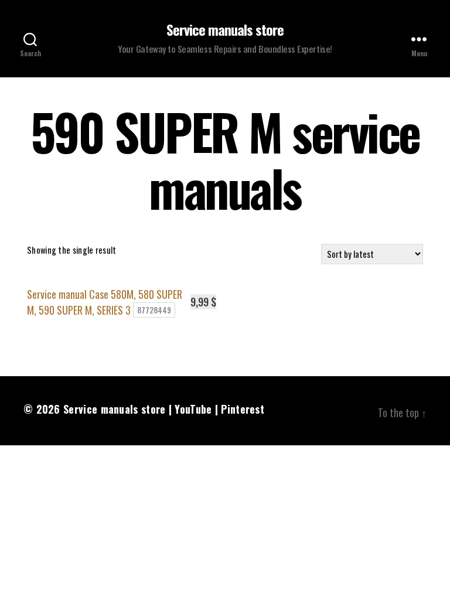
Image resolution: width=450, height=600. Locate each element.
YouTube (193, 409)
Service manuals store (225, 29)
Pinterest (242, 409)
